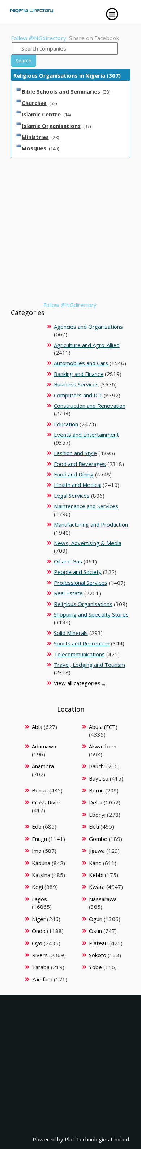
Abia (37, 726)
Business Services (76, 384)
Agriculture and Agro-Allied (87, 345)
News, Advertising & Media (87, 543)
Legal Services (72, 495)
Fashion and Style (75, 453)
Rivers (40, 955)
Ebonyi (97, 814)
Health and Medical (77, 484)
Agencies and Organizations (88, 326)
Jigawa (97, 850)
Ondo (39, 930)
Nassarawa (103, 899)
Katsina (41, 874)
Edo (37, 826)
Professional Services (80, 582)
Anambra (43, 766)
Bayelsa (98, 778)
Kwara (97, 886)
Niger (39, 919)
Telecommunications (79, 654)
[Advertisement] (70, 230)
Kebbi (96, 874)
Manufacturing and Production (91, 524)
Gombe (98, 838)
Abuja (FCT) (103, 726)
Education (66, 424)
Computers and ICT (78, 395)
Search (23, 60)
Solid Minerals (71, 632)
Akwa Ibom (102, 746)
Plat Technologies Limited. (97, 1139)
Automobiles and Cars (81, 363)
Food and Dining (74, 474)
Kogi (37, 886)
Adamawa (44, 746)
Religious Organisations (83, 604)
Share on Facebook (94, 38)
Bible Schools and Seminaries (61, 91)
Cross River (46, 802)
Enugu (39, 838)
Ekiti (94, 826)
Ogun (95, 919)
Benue (40, 790)
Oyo (37, 943)
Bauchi (97, 766)
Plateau (98, 943)
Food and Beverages (80, 463)
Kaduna (41, 863)
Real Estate (68, 593)
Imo (37, 850)
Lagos (39, 899)
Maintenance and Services (86, 506)
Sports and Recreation (82, 643)
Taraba (41, 967)
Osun (95, 930)
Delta (95, 802)
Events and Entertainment (86, 434)
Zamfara (42, 979)
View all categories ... (79, 683)
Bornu (96, 790)
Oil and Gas (68, 561)
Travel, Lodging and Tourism (89, 664)
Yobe (95, 967)
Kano (95, 863)
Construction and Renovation (89, 405)
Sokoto (97, 955)
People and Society (78, 571)
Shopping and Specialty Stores (91, 614)
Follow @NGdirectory (38, 38)
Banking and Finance (78, 373)
